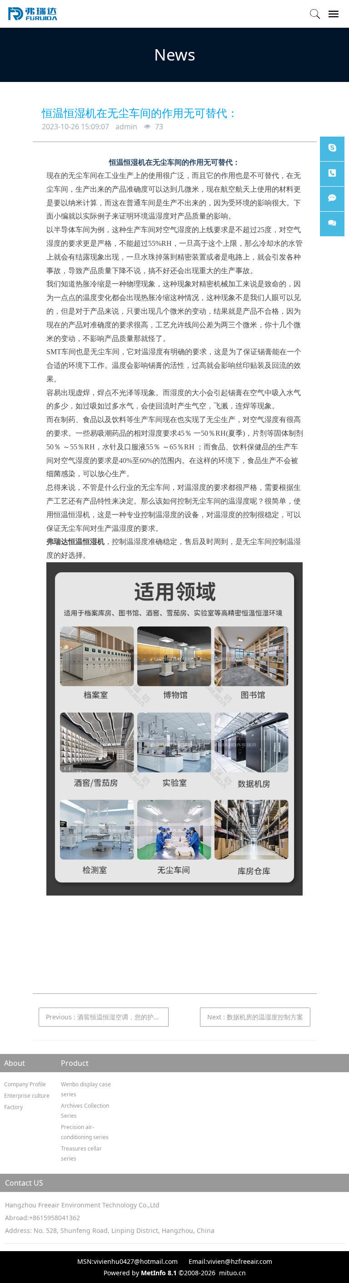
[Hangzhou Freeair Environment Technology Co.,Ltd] (33, 14)
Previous (107, 1017)
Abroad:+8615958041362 (42, 1217)
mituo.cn (232, 1272)
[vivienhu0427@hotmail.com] (332, 149)
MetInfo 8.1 (159, 1272)
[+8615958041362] (332, 174)
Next (255, 1017)
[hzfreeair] (332, 224)
